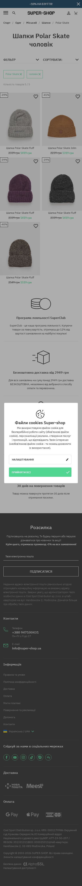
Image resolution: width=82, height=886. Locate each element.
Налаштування (23, 459)
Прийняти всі (21, 472)
